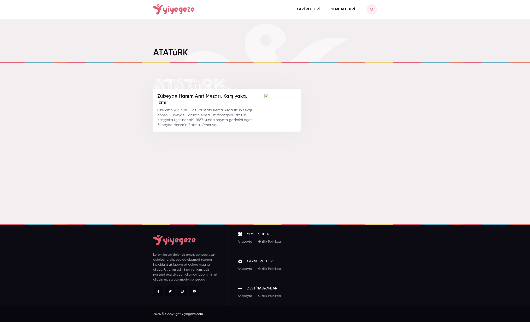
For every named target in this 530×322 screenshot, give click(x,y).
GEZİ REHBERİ (308, 9)
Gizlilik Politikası (269, 241)
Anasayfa (245, 241)
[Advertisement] (346, 151)
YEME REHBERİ (343, 9)
